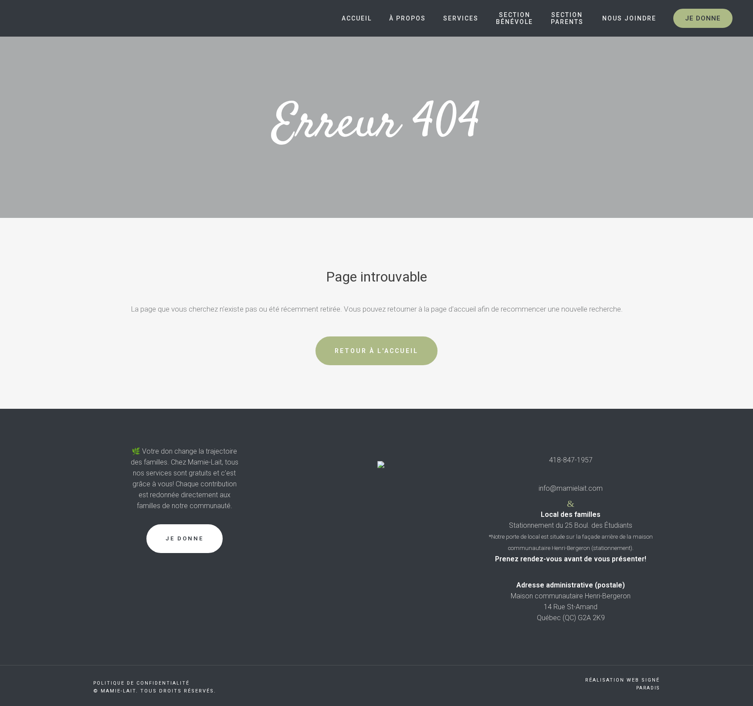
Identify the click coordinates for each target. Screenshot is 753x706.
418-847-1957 (571, 460)
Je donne (703, 18)
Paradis (648, 688)
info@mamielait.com (571, 488)
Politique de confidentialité (141, 683)
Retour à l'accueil (376, 350)
